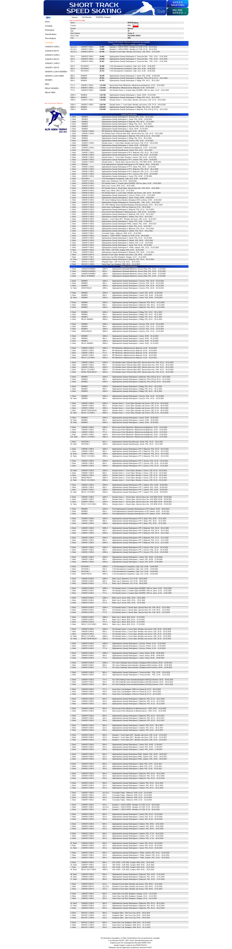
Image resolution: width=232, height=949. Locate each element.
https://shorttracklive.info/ (132, 938)
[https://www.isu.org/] (48, 17)
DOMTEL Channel (103, 17)
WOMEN (48, 80)
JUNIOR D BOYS (52, 59)
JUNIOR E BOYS (52, 51)
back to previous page (77, 20)
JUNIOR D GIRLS (52, 55)
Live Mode (49, 43)
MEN (47, 84)
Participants (49, 30)
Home (47, 22)
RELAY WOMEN (51, 88)
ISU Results (86, 17)
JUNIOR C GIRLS (52, 63)
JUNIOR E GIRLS (52, 47)
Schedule (48, 26)
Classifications (50, 34)
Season (75, 17)
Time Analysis (50, 38)
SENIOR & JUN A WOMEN (56, 72)
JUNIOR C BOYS (52, 67)
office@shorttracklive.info (143, 940)
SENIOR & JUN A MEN (54, 76)
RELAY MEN (50, 92)
